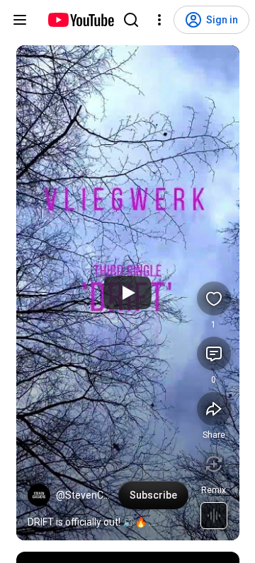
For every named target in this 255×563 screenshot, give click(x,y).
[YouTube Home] (80, 20)
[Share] (214, 409)
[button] (39, 495)
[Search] (131, 19)
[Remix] (214, 464)
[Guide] (19, 19)
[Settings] (159, 19)
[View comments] (214, 354)
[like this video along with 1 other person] (214, 298)
